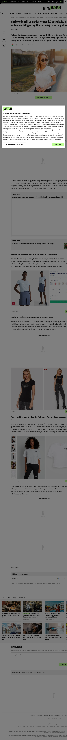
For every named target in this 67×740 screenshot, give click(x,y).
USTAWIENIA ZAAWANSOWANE (14, 144)
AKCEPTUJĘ (58, 144)
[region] (33, 127)
